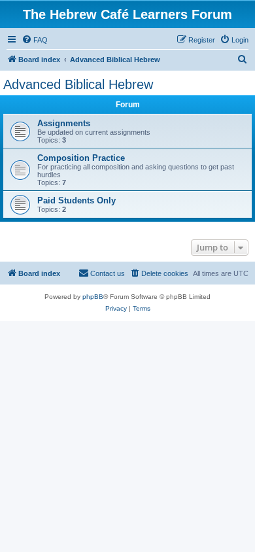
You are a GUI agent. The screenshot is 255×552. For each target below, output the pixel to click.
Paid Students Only (76, 200)
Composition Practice (81, 158)
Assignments (63, 123)
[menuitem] (35, 40)
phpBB (92, 296)
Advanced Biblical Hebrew (78, 84)
